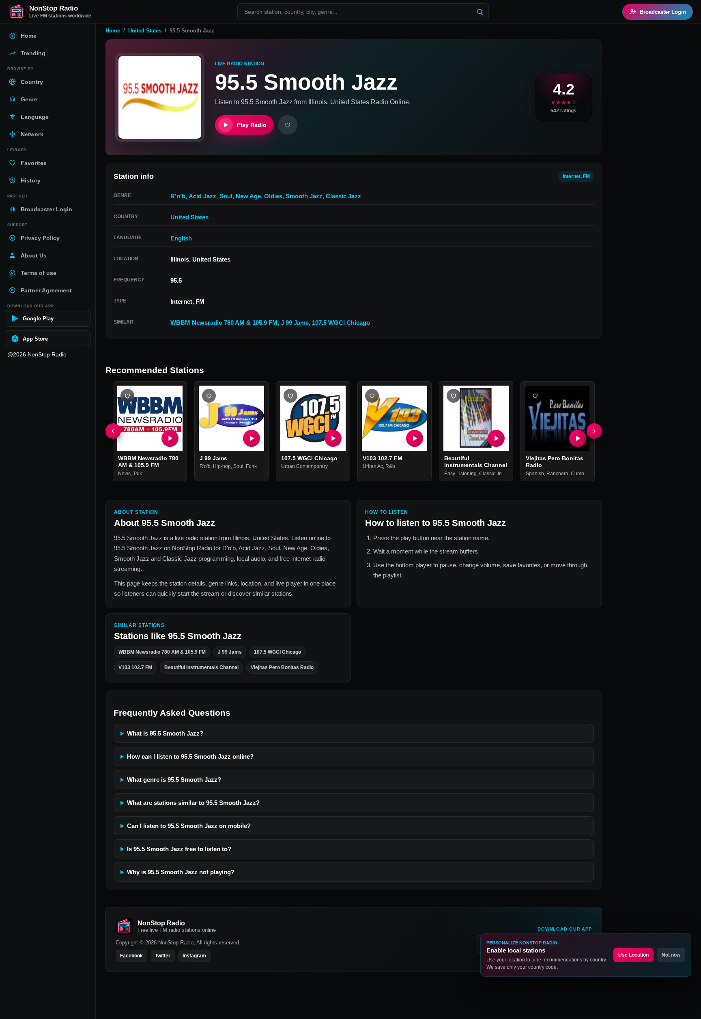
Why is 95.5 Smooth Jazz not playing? (180, 872)
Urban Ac (373, 467)
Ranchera (557, 473)
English (181, 238)
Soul (225, 196)
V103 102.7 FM (382, 458)
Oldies (273, 196)
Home (112, 31)
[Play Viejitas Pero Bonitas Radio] (577, 438)
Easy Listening (460, 473)
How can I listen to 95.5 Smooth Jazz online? (190, 756)
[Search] (479, 11)
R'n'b (177, 196)
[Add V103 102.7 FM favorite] (372, 396)
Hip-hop (222, 467)
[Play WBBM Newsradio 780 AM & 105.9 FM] (169, 438)
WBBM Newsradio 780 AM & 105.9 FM (223, 322)
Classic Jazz (343, 196)
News (124, 473)
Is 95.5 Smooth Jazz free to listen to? (179, 848)
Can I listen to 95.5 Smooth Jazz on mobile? (189, 825)
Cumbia (579, 473)
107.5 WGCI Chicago (341, 322)
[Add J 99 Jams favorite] (209, 396)
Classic (487, 473)
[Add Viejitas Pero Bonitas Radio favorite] (535, 396)
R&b (390, 467)
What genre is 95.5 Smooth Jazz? (174, 779)
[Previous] (113, 431)
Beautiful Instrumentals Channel (475, 462)
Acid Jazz (202, 196)
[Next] (594, 431)
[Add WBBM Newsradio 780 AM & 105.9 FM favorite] (127, 396)
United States (144, 31)
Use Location (633, 955)
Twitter (162, 956)
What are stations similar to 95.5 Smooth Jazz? (193, 802)
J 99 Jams (295, 322)
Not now (671, 955)
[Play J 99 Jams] (251, 438)
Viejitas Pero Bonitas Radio (282, 667)
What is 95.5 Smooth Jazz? (165, 733)
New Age (248, 196)
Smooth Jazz (304, 196)
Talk (137, 473)
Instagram (194, 956)
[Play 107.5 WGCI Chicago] (333, 438)
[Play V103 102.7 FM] (414, 438)
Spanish (535, 473)
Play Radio (252, 125)
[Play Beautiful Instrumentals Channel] (496, 438)
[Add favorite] (287, 125)
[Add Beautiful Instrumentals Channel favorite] (453, 396)
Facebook (131, 956)
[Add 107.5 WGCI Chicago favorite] (290, 396)
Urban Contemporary (304, 467)
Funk (251, 467)
